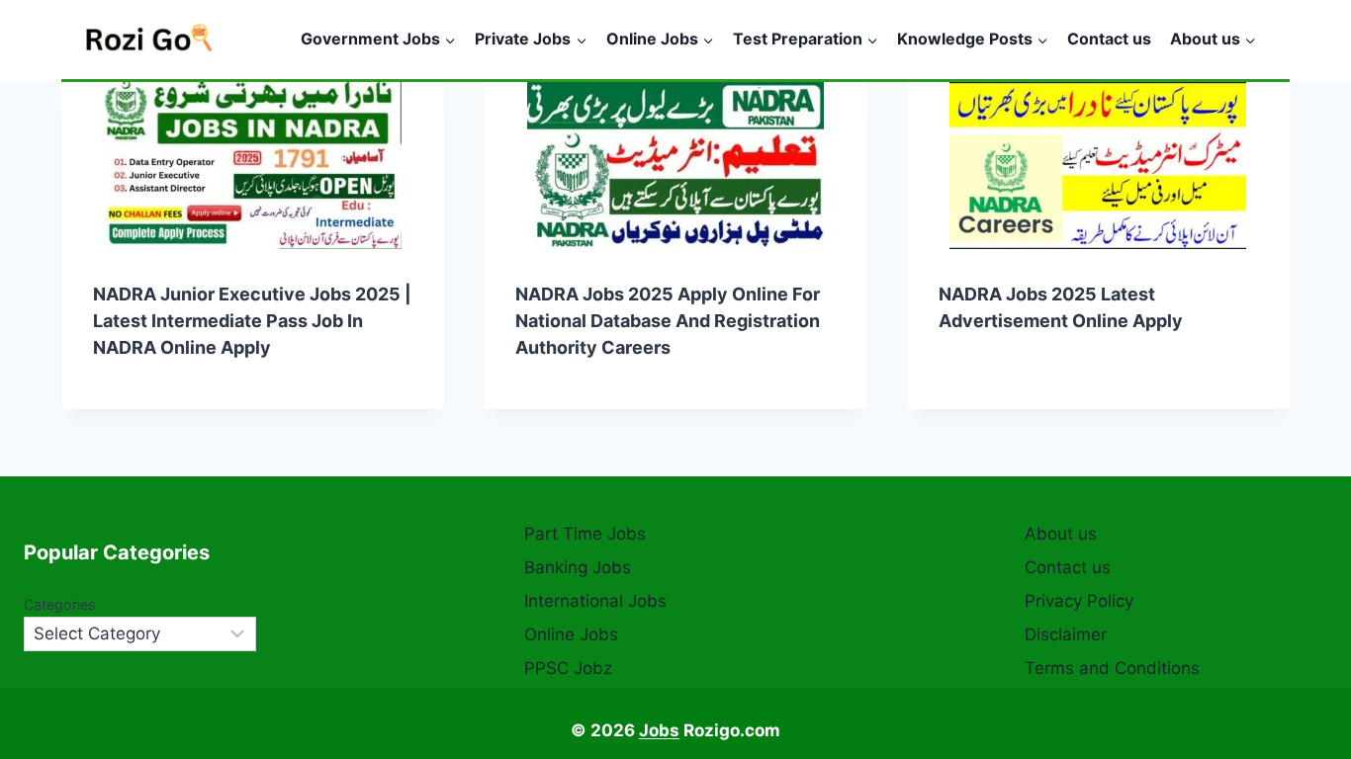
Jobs (659, 730)
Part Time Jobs (585, 534)
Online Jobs (571, 634)
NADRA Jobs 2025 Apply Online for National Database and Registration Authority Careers (667, 321)
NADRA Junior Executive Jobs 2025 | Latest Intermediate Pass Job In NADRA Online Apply (252, 321)
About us (1061, 534)
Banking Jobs (577, 567)
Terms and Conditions (1112, 668)
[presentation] (252, 165)
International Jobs (595, 601)
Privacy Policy (1079, 601)
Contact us (1109, 38)
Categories (60, 604)
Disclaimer (1066, 634)
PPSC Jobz (568, 668)
